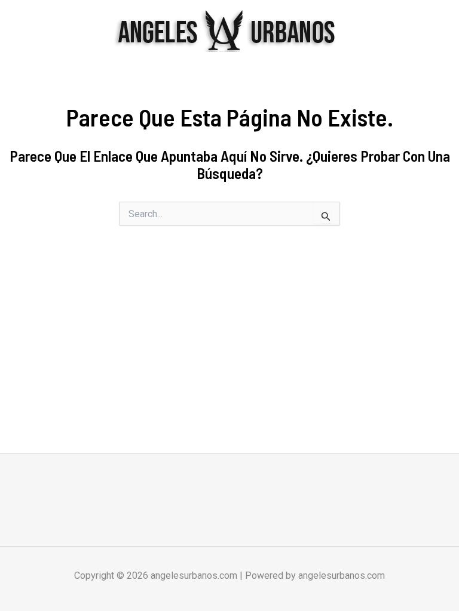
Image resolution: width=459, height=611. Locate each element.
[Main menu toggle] (434, 31)
